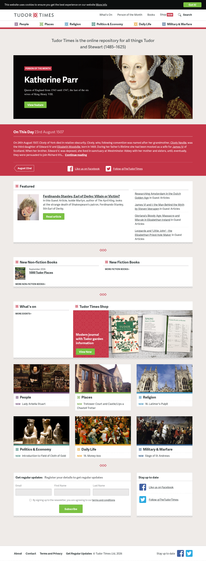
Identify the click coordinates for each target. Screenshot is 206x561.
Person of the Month (129, 15)
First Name (60, 485)
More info (101, 4)
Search (187, 15)
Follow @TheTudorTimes (128, 169)
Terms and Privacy (51, 553)
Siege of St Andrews (157, 455)
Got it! (192, 4)
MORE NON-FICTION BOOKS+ (30, 283)
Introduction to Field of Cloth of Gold (44, 455)
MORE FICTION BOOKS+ (117, 269)
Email (19, 485)
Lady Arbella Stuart (34, 404)
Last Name (99, 485)
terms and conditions (103, 500)
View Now (85, 352)
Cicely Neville (178, 142)
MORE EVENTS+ (23, 313)
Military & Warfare (158, 449)
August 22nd (25, 168)
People (25, 397)
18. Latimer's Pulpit (156, 404)
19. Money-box (92, 455)
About (18, 553)
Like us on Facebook (87, 169)
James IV (178, 146)
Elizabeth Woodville (68, 146)
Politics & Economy (35, 449)
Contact (31, 553)
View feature (35, 105)
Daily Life (88, 449)
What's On (106, 15)
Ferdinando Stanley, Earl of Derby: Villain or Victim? (81, 196)
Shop (163, 14)
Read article (53, 216)
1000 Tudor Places (41, 272)
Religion (149, 397)
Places (86, 397)
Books (151, 15)
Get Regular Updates (79, 553)
